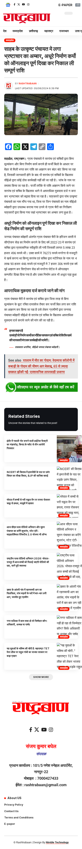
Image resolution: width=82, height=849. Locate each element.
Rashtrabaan (28, 83)
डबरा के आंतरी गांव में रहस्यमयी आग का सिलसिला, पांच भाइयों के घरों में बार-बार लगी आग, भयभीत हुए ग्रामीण (26, 593)
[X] (18, 4)
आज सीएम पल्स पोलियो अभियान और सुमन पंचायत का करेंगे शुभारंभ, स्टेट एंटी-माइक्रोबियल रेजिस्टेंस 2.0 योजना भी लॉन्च (26, 530)
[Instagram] (28, 4)
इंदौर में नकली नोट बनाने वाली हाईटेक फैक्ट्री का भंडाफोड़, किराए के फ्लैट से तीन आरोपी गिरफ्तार (27, 444)
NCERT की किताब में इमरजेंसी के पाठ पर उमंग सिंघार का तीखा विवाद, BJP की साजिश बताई (28, 473)
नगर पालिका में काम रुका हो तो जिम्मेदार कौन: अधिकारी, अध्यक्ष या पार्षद (27, 622)
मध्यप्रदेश (10, 40)
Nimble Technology (57, 842)
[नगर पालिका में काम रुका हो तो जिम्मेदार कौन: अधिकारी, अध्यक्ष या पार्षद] (69, 627)
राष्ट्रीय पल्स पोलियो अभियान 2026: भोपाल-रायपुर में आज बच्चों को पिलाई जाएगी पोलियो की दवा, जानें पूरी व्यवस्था (28, 562)
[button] (41, 677)
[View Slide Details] (41, 387)
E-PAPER (65, 5)
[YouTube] (23, 4)
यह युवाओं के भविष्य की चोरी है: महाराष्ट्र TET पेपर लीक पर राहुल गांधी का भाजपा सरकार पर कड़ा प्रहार (28, 652)
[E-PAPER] (77, 5)
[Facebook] (14, 4)
